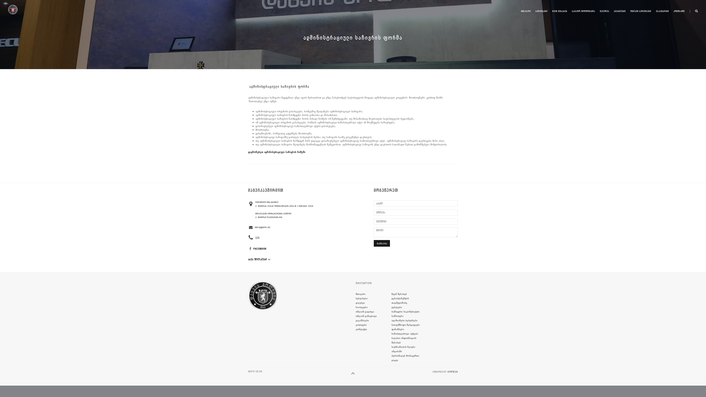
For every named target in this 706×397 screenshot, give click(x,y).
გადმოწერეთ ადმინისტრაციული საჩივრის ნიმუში (277, 152)
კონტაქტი (679, 11)
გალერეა (604, 11)
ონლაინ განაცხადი (366, 316)
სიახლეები (620, 11)
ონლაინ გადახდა (365, 311)
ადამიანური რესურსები (405, 320)
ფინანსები (398, 329)
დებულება (397, 307)
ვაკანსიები (662, 11)
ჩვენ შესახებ (559, 11)
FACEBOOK (260, 248)
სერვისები (542, 11)
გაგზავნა (382, 243)
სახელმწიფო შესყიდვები (406, 324)
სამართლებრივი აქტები (405, 333)
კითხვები (361, 324)
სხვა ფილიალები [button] (258, 259)
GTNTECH (453, 371)
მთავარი (526, 11)
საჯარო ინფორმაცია (583, 11)
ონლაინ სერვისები (640, 11)
